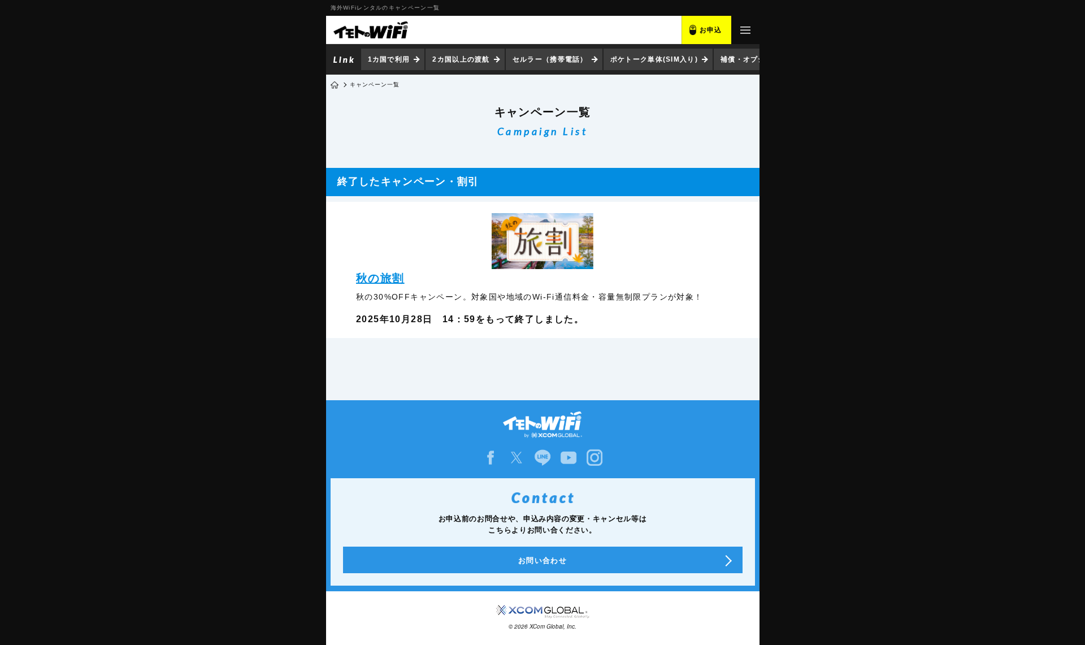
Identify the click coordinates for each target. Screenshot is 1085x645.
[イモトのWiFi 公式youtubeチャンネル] (568, 457)
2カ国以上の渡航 (460, 59)
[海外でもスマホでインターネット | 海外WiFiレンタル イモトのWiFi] (370, 30)
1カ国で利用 (389, 59)
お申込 (711, 30)
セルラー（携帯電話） (550, 59)
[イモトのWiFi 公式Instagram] (594, 457)
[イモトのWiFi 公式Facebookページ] (490, 457)
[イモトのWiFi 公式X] (516, 457)
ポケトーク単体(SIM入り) (654, 59)
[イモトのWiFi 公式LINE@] (542, 457)
